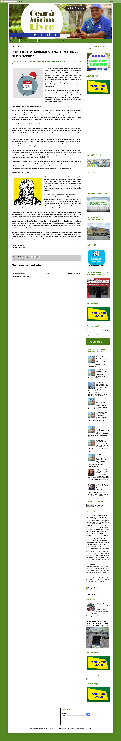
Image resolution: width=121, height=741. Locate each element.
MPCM (97, 563)
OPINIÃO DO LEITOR (101, 369)
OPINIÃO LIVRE (99, 561)
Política (89, 518)
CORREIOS (95, 548)
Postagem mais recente (18, 273)
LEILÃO (94, 550)
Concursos (89, 539)
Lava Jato (100, 557)
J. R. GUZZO (100, 546)
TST (108, 559)
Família (88, 581)
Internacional (104, 520)
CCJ (97, 575)
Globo (87, 570)
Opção (107, 518)
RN (99, 577)
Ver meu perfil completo (93, 616)
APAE (95, 575)
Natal (97, 520)
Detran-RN (106, 542)
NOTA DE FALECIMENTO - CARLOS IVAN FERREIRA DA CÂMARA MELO (102, 471)
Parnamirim (106, 537)
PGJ (93, 581)
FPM (108, 568)
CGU (96, 559)
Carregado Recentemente (95, 588)
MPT (96, 577)
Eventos (104, 572)
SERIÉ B (103, 577)
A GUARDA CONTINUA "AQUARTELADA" (102, 413)
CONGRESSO (89, 579)
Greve (94, 563)
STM (99, 570)
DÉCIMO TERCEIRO (103, 575)
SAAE (101, 544)
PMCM (96, 581)
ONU (99, 559)
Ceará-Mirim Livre (97, 566)
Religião (104, 540)
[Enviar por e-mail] (31, 257)
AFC (108, 528)
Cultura (105, 548)
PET (87, 529)
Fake (108, 572)
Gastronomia (89, 574)
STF (108, 524)
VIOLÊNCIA (101, 583)
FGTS (105, 570)
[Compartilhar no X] (35, 257)
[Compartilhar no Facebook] (37, 257)
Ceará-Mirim (32, 41)
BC (96, 557)
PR (98, 581)
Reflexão (88, 572)
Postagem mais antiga (74, 273)
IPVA (94, 561)
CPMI (98, 540)
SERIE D (88, 544)
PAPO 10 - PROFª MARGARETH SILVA (101, 441)
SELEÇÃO (98, 550)
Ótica (88, 520)
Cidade (102, 529)
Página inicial (14, 41)
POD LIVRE (94, 544)
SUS (101, 563)
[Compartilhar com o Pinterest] (39, 257)
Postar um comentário (20, 270)
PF (97, 535)
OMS (96, 570)
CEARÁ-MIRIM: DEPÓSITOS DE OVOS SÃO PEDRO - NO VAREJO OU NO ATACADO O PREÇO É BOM (97, 624)
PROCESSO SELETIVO (104, 581)
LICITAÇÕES (88, 577)
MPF (108, 550)
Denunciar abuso (92, 594)
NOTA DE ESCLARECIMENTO (101, 455)
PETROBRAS (89, 566)
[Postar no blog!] (33, 257)
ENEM (87, 550)
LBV (91, 570)
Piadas (88, 537)
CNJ (102, 550)
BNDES (107, 563)
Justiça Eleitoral (90, 553)
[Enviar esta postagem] (28, 256)
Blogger (90, 728)
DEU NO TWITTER (97, 537)
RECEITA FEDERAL (98, 555)
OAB (106, 553)
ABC (99, 524)
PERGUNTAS (103, 528)
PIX (87, 568)
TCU (105, 546)
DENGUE (104, 551)
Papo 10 (23, 41)
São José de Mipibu (93, 568)
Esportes (97, 518)
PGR (101, 540)
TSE (91, 537)
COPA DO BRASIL (99, 553)
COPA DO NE (96, 579)
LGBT (108, 570)
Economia (93, 528)
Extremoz (106, 539)
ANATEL (107, 577)
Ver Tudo (89, 590)
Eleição (107, 531)
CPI (102, 539)
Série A (107, 566)
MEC (93, 577)
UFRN (91, 551)
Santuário (92, 583)
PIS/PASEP (104, 559)
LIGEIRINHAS (97, 522)
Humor (88, 528)
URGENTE (96, 583)
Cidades (47, 41)
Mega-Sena (97, 539)
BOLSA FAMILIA (103, 568)
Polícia (102, 518)
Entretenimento (90, 533)
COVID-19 (94, 524)
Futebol (89, 522)
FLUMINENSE (89, 561)
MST (108, 546)
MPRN (88, 548)
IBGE (100, 551)
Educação (100, 533)
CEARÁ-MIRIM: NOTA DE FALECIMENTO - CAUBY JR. (102, 486)
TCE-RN (91, 557)
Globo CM (106, 535)
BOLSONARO (100, 531)
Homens (94, 574)
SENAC (87, 583)
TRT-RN (104, 563)
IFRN (108, 551)
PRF (108, 548)
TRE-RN (100, 548)
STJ (98, 544)
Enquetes (95, 551)
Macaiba (101, 542)
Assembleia (97, 529)
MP (108, 553)
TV (63, 41)
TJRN (87, 551)
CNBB (99, 572)
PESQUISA (93, 546)
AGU (104, 557)
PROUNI (103, 574)
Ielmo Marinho (90, 555)
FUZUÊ (97, 399)
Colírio (41, 41)
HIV (91, 581)
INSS (97, 542)
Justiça (98, 528)
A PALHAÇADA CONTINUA (99, 357)
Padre (93, 520)
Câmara (91, 529)
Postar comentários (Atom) (23, 277)
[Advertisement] (97, 123)
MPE (93, 570)
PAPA (91, 548)
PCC (91, 550)
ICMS (103, 566)
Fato (108, 575)
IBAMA (98, 574)
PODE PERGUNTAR (91, 540)
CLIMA (90, 563)
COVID (105, 550)
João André (101, 603)
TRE (94, 557)
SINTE (92, 575)
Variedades (56, 41)
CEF (102, 570)
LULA (88, 526)
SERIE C (94, 572)
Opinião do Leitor (103, 564)
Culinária (101, 579)
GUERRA (101, 535)
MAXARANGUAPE (90, 564)
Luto (95, 535)
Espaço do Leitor (97, 526)
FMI (105, 579)
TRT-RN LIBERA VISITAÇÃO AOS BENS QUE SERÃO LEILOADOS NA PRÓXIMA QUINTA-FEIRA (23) (102, 386)
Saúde (104, 524)
